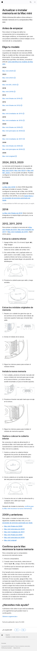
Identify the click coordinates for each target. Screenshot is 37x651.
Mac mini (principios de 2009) (12, 131)
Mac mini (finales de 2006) (11, 146)
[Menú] (35, 2)
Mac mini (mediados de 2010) (12, 120)
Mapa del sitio (16, 648)
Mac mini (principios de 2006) (12, 149)
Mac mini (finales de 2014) (11, 98)
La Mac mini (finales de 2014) (12, 213)
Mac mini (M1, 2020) (9, 85)
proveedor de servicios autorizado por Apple (17, 523)
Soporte (8, 635)
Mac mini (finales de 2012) (11, 105)
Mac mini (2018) (7, 91)
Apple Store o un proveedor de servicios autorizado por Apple (17, 198)
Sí (16, 630)
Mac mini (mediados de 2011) (12, 113)
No (23, 630)
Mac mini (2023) (8, 78)
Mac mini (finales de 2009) (11, 127)
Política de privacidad (6, 648)
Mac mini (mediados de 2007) (12, 139)
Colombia (3, 643)
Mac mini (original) (8, 156)
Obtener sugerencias (9, 616)
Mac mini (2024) (8, 71)
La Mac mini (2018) (8, 187)
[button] (30, 2)
